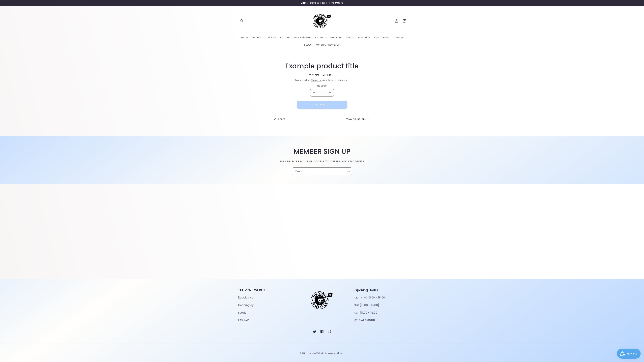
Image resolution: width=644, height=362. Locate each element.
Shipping (316, 80)
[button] (242, 21)
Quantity (322, 85)
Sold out (322, 104)
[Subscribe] (348, 171)
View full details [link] (356, 119)
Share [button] (281, 119)
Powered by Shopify (334, 353)
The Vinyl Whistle (316, 353)
